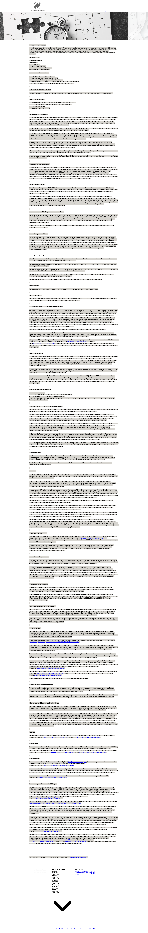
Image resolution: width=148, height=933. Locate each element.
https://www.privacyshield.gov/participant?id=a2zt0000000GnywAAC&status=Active (55, 803)
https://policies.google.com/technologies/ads (50, 673)
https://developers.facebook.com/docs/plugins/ (49, 798)
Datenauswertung (88, 11)
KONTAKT (82, 928)
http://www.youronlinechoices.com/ (43, 343)
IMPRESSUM (62, 928)
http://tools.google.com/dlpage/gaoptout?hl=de (51, 668)
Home (56, 11)
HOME (55, 928)
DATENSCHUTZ (72, 928)
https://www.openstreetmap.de (77, 762)
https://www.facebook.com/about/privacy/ (49, 831)
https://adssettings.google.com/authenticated (87, 737)
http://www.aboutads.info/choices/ (77, 341)
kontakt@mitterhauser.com (78, 857)
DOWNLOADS (90, 928)
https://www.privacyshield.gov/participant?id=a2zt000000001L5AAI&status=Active (54, 642)
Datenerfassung (76, 11)
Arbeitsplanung (102, 11)
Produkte (65, 11)
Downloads (114, 11)
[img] (74, 26)
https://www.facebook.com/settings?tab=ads (60, 840)
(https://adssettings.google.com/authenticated (48, 675)
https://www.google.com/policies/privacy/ (56, 737)
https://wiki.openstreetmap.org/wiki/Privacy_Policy (59, 765)
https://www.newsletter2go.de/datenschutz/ (91, 538)
